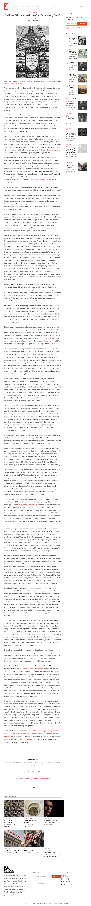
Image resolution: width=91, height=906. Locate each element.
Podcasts (38, 6)
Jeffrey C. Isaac (56, 854)
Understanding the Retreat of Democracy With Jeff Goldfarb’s (71, 151)
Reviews (14, 6)
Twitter (66, 884)
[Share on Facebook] (24, 771)
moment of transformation (33, 668)
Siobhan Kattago (70, 123)
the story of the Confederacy (26, 504)
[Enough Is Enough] (34, 838)
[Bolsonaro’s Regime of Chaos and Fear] (54, 808)
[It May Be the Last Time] (82, 166)
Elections (36, 778)
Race (25, 848)
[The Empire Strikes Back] (14, 838)
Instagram (67, 876)
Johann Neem (33, 20)
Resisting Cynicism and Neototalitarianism (72, 118)
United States (45, 778)
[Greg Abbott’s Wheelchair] (82, 53)
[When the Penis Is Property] (82, 89)
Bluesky (66, 879)
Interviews (22, 6)
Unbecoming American (25, 739)
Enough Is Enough (30, 850)
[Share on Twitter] (28, 771)
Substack (68, 28)
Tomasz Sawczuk (52, 856)
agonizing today (45, 338)
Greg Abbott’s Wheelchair (72, 51)
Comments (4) (32, 787)
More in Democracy (74, 98)
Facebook (66, 881)
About (46, 6)
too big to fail (46, 179)
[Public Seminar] (7, 6)
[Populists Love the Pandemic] (34, 808)
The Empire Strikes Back (13, 850)
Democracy (33, 12)
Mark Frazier (16, 852)
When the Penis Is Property (72, 87)
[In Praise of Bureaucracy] (14, 808)
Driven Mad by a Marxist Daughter (73, 38)
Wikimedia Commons (16, 83)
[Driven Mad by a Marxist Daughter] (82, 40)
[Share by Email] (33, 771)
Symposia (54, 6)
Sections (30, 6)
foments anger (52, 150)
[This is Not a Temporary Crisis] (54, 838)
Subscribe (82, 23)
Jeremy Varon (36, 852)
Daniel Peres (56, 824)
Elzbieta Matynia (70, 109)
